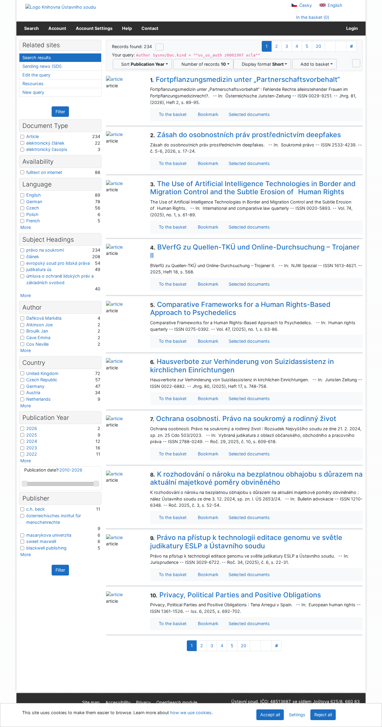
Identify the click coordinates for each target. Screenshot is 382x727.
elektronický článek (45, 143)
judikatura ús (39, 269)
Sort (141, 64)
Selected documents (248, 114)
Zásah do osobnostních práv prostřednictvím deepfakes (245, 135)
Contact (149, 28)
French (33, 220)
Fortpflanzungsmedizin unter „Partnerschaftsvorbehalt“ (245, 79)
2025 (31, 434)
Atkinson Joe (39, 324)
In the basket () (312, 17)
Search (31, 28)
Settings (297, 714)
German (34, 201)
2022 (31, 454)
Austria (33, 392)
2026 (31, 428)
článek (32, 256)
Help (127, 28)
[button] (356, 63)
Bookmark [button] (206, 114)
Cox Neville (37, 344)
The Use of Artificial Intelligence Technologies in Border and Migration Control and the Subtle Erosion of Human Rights (252, 188)
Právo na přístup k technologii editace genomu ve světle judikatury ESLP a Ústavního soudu (246, 541)
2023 (31, 447)
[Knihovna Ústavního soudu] (60, 6)
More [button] (25, 227)
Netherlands (38, 399)
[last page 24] (340, 46)
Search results (36, 57)
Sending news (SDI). (42, 66)
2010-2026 (70, 469)
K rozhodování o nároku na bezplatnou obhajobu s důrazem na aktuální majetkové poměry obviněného (256, 478)
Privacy (143, 702)
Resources (33, 83)
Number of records (202, 64)
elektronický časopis (46, 149)
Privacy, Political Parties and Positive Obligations (235, 595)
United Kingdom (42, 373)
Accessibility (117, 702)
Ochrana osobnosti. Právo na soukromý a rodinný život (243, 418)
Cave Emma (38, 337)
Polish (32, 214)
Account (57, 28)
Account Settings (94, 28)
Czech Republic (41, 379)
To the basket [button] (171, 114)
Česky (305, 5)
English (334, 5)
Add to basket (313, 64)
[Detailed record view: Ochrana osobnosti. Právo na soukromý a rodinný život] (114, 417)
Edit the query (36, 74)
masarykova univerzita (48, 535)
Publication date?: (53, 469)
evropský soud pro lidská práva (58, 263)
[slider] (24, 483)
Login (351, 28)
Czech (32, 207)
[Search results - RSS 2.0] (159, 47)
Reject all (323, 714)
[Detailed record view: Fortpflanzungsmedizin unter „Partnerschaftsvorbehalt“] (114, 78)
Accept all (270, 714)
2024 (31, 441)
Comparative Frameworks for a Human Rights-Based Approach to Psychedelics (240, 308)
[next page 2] (330, 46)
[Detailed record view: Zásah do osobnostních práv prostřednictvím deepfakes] (114, 134)
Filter (60, 111)
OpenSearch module (176, 702)
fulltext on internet (44, 172)
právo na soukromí (45, 249)
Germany (35, 386)
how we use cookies (191, 712)
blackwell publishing (46, 547)
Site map (91, 702)
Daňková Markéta (43, 318)
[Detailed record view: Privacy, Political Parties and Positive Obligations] (114, 594)
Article (32, 136)
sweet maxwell (41, 541)
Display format (261, 64)
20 (318, 46)
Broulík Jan (37, 330)
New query (33, 92)
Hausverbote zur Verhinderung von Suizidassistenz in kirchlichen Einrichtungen (242, 365)
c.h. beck (35, 509)
